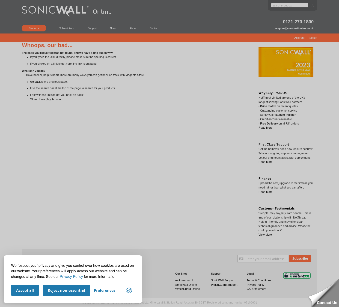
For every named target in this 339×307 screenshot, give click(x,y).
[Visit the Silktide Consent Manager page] (129, 290)
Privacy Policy (71, 276)
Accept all (25, 290)
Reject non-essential (66, 290)
